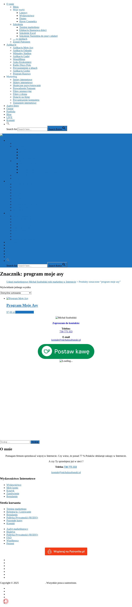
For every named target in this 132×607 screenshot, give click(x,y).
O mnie (10, 4)
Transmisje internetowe (24, 102)
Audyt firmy (12, 105)
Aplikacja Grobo (21, 70)
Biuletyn (10, 531)
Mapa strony (12, 600)
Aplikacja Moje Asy (23, 47)
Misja (16, 6)
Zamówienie (12, 493)
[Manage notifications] (5, 601)
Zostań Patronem (21, 41)
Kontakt (10, 120)
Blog (8, 114)
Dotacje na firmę (21, 97)
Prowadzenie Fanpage (24, 88)
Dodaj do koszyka (24, 312)
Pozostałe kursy (14, 520)
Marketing (11, 76)
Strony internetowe (22, 79)
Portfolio (10, 111)
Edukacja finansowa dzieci (33, 30)
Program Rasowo (22, 73)
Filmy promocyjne (22, 91)
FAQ (9, 537)
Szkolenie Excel (27, 33)
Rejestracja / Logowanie (18, 511)
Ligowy (23, 12)
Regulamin (12, 496)
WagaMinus (19, 59)
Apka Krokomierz (22, 62)
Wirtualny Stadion (22, 53)
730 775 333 (66, 331)
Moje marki (19, 9)
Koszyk (10, 490)
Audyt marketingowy (17, 529)
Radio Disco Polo (22, 65)
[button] (8, 124)
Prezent (10, 543)
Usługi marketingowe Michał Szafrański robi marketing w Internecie (41, 281)
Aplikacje (11, 44)
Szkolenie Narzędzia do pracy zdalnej (38, 36)
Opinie (9, 108)
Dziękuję (11, 594)
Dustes (22, 18)
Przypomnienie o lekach (25, 68)
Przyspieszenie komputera (26, 100)
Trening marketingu (29, 27)
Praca (9, 597)
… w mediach (20, 38)
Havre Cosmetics (28, 21)
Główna (10, 588)
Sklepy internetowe (23, 82)
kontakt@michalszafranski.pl (66, 472)
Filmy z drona (20, 94)
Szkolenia (18, 24)
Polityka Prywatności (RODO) (22, 517)
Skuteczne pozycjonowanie (27, 85)
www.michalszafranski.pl (32, 582)
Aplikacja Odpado (22, 50)
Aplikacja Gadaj (21, 56)
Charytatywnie (13, 591)
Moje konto (12, 487)
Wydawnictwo (26, 15)
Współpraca (12, 540)
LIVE (9, 117)
